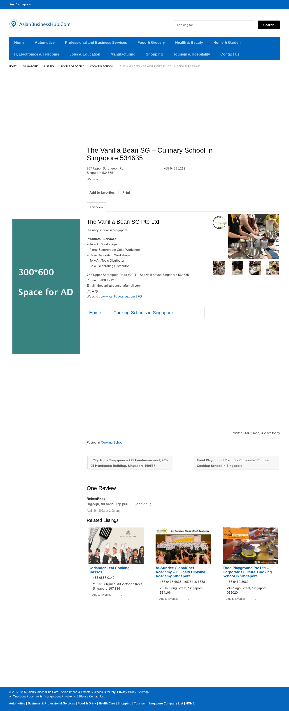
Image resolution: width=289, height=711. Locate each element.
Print (126, 192)
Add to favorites (102, 192)
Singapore (23, 4)
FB (140, 296)
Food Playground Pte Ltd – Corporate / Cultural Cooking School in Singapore (233, 462)
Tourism (140, 703)
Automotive (45, 42)
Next (276, 268)
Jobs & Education (85, 54)
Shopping (154, 54)
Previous (214, 268)
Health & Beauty (189, 42)
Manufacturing (123, 54)
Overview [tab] (96, 207)
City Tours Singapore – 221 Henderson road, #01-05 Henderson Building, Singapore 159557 (129, 462)
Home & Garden (227, 42)
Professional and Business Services (96, 42)
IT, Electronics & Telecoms (36, 54)
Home (19, 42)
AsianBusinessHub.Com (42, 692)
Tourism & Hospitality (191, 54)
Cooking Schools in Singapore (143, 312)
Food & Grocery (151, 42)
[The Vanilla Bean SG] (245, 236)
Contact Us (230, 54)
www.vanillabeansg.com (118, 296)
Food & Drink (87, 703)
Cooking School (101, 66)
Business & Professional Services (51, 703)
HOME (190, 703)
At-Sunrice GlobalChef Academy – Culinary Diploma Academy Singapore (180, 572)
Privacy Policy (126, 692)
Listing (49, 66)
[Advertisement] (186, 107)
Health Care (107, 703)
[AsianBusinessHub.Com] (52, 24)
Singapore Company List (165, 703)
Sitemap (143, 692)
